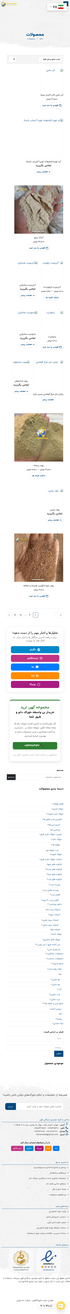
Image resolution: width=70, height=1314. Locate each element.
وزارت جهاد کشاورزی (57, 1211)
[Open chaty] (60, 1305)
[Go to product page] (52, 80)
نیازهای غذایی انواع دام (56, 1184)
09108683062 (51, 1131)
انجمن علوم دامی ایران (56, 1222)
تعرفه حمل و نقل (59, 1189)
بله (56, 1148)
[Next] (9, 615)
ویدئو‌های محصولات (57, 1194)
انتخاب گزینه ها (52, 297)
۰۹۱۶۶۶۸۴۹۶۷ (34, 746)
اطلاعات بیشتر (42, 172)
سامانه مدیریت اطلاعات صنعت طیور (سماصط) (46, 1233)
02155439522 (40, 1128)
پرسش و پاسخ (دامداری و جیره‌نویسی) (50, 1167)
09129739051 (39, 1131)
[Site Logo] (9, 4)
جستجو (60, 770)
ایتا (48, 1148)
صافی (58, 1053)
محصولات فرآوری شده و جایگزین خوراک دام (47, 1178)
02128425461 (53, 1128)
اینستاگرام (17, 1148)
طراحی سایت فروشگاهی (42, 1300)
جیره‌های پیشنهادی (58, 1173)
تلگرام (29, 1148)
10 (21, 615)
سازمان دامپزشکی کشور (56, 1217)
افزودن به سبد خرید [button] (50, 105)
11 (15, 615)
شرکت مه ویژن (23, 1300)
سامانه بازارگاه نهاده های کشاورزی (51, 1228)
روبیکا (39, 1148)
